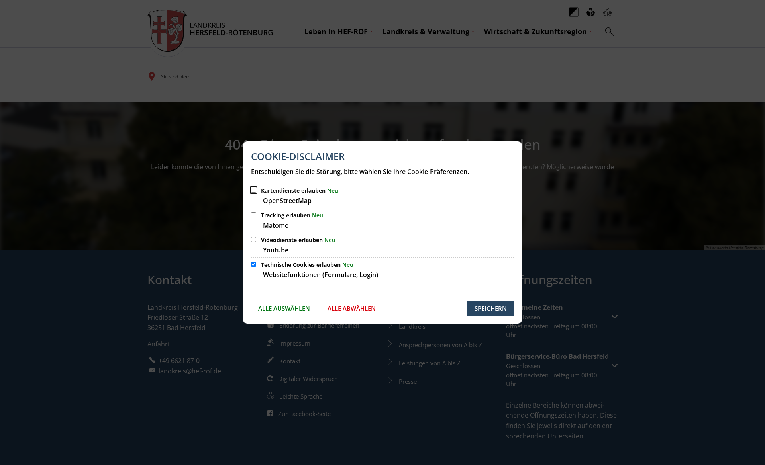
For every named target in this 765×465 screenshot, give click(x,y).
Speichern (491, 308)
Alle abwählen (352, 308)
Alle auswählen (284, 308)
